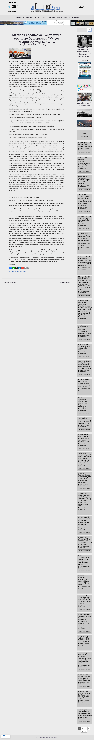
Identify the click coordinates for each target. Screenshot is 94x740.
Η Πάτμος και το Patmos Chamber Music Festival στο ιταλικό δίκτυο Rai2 (84, 677)
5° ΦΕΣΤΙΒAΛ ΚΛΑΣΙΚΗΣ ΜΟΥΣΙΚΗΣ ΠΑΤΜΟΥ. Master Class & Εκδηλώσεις (84, 161)
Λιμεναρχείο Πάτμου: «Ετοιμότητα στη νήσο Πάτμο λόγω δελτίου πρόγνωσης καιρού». (85, 599)
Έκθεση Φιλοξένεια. (21, 271)
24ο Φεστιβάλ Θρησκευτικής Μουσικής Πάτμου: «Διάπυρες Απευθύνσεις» (84, 179)
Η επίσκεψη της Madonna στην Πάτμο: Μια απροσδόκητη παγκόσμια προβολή (85, 329)
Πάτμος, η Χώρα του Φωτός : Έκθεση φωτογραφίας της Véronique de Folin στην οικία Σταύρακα (84, 364)
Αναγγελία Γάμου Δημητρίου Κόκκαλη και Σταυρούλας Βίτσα (84, 347)
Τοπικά (37, 45)
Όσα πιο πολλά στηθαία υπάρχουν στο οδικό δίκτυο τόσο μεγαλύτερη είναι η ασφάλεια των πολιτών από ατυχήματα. (84, 200)
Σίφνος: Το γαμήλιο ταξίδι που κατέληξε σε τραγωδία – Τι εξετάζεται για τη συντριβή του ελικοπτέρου (84, 521)
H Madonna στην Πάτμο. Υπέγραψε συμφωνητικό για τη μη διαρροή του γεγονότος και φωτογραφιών (84, 477)
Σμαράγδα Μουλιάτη (84, 166)
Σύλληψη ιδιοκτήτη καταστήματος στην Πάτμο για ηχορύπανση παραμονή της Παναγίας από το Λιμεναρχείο (84, 619)
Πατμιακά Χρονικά (84, 148)
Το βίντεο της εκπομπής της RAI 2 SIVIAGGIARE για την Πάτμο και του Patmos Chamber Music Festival (84, 457)
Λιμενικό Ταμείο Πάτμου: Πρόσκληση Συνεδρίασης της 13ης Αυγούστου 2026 (84, 695)
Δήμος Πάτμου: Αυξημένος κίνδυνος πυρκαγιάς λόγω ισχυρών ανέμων (84, 638)
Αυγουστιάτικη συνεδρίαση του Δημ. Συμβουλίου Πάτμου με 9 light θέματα (85, 420)
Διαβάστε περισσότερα (84, 152)
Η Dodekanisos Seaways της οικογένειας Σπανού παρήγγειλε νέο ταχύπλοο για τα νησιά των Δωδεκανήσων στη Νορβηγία (84, 239)
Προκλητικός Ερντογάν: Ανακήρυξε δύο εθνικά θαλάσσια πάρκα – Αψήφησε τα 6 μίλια (85, 580)
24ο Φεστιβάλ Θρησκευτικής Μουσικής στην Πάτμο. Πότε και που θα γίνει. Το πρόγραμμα (84, 402)
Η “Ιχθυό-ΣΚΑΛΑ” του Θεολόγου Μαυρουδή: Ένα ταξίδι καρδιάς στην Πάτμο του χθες (84, 383)
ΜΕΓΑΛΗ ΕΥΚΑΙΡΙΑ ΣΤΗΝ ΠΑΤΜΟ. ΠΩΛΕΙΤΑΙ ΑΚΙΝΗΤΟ (85, 144)
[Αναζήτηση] (90, 30)
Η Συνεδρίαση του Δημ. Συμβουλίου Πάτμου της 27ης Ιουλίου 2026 (84, 103)
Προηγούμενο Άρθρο (9, 282)
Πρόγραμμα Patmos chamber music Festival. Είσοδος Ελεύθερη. (84, 219)
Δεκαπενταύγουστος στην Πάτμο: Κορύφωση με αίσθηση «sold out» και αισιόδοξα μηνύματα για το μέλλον (85, 658)
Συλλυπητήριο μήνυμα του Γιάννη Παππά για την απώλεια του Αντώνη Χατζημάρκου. (85, 540)
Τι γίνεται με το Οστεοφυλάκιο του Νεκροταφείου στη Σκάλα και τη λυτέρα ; (85, 712)
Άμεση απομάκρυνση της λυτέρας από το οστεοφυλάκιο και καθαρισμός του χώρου (84, 560)
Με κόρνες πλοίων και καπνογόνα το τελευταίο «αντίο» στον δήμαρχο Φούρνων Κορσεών (84, 438)
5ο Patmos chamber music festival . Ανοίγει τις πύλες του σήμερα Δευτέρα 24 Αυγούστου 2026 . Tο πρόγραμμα (85, 261)
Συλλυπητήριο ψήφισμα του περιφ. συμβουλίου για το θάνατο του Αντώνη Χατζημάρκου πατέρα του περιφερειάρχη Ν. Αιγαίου (84, 499)
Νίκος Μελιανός (83, 207)
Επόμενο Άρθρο (66, 282)
